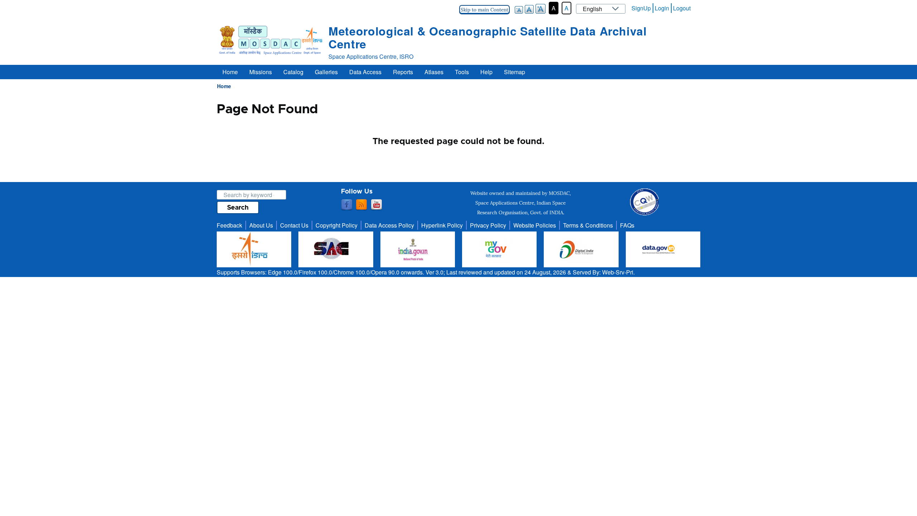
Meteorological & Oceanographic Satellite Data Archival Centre (487, 37)
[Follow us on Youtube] (376, 205)
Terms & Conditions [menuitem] (588, 225)
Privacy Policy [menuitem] (488, 225)
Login (662, 8)
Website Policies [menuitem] (534, 225)
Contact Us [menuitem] (294, 225)
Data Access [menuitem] (365, 72)
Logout (682, 8)
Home (224, 86)
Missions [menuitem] (260, 72)
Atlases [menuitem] (433, 72)
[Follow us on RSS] (361, 205)
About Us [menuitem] (261, 225)
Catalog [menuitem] (293, 72)
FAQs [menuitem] (627, 225)
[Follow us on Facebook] (346, 205)
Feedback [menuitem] (229, 225)
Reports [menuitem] (403, 72)
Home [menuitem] (230, 72)
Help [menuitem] (486, 72)
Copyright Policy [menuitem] (336, 225)
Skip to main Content (484, 9)
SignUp (641, 8)
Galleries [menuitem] (326, 72)
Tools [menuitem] (462, 72)
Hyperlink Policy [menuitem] (442, 225)
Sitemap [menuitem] (514, 72)
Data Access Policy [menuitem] (389, 225)
